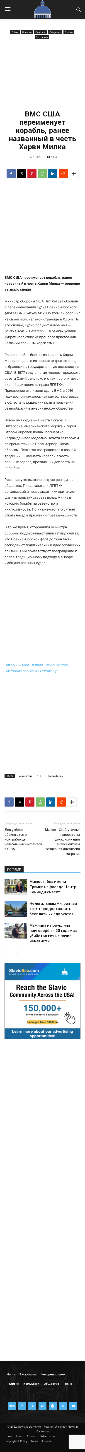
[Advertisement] (42, 74)
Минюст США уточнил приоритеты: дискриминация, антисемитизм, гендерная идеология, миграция (62, 842)
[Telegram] (53, 1406)
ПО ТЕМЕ (14, 870)
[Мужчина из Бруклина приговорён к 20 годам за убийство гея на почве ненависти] (16, 931)
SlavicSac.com (56, 665)
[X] (21, 173)
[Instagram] (32, 1406)
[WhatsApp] (42, 173)
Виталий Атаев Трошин (24, 665)
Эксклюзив (42, 37)
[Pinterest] (31, 173)
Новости (27, 32)
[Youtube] (73, 1406)
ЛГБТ (40, 776)
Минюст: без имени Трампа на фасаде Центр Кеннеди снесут (52, 886)
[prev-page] (7, 952)
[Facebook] (11, 173)
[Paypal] (42, 1406)
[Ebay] (12, 1406)
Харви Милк (55, 776)
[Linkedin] (52, 173)
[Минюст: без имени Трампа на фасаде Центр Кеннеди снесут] (16, 887)
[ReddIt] (63, 173)
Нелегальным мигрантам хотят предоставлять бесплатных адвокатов (53, 908)
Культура (40, 32)
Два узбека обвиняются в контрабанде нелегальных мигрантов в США (23, 839)
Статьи (69, 32)
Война (15, 32)
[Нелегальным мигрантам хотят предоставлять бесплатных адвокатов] (16, 909)
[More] (74, 173)
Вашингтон (25, 776)
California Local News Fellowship (31, 671)
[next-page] (14, 952)
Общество (55, 32)
